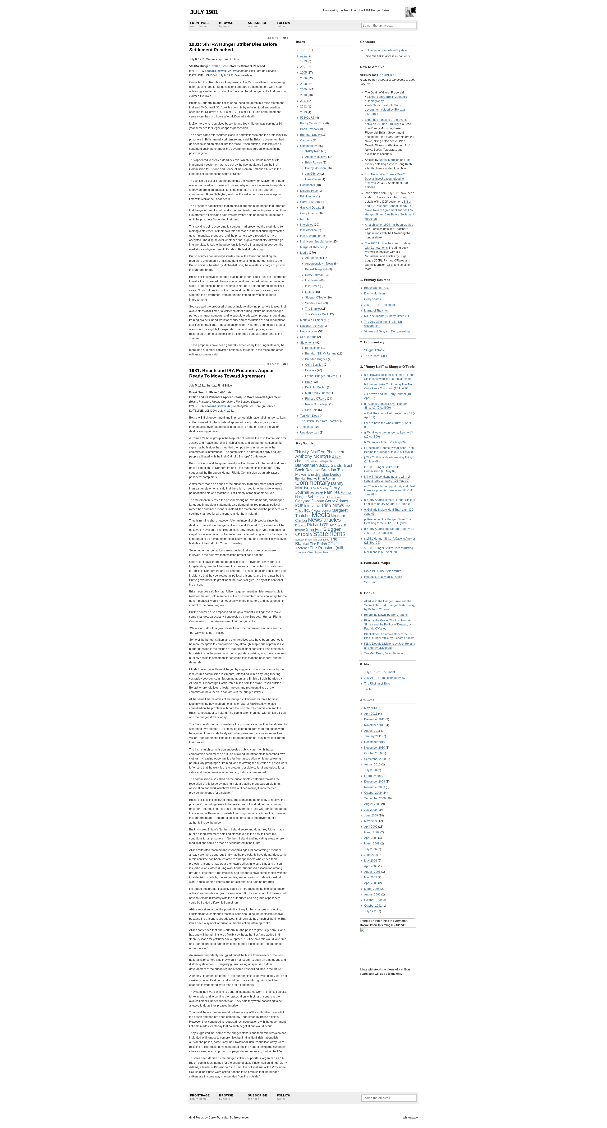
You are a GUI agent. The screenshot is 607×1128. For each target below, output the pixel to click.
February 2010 (373, 776)
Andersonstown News (319, 263)
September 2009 (375, 798)
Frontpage (200, 24)
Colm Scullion (314, 364)
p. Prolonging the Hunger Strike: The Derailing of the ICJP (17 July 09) (387, 521)
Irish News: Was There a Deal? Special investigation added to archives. (385, 179)
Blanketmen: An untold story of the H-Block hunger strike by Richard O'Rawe (389, 636)
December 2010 (374, 742)
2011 (303, 101)
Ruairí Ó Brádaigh (316, 404)
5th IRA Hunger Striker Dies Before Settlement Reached (389, 214)
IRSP (308, 381)
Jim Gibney (312, 173)
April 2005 (370, 883)
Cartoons (306, 140)
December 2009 (374, 781)
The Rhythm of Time (377, 683)
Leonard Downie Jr (217, 406)
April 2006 (370, 866)
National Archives (311, 325)
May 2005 (370, 877)
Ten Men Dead (309, 415)
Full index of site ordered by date (386, 50)
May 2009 (370, 821)
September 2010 (375, 759)
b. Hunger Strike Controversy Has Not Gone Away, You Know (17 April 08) (388, 386)
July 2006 (370, 849)
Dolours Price (309, 190)
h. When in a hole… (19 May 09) (385, 442)
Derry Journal (314, 275)
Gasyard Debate (310, 207)
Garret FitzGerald (311, 202)
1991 (303, 55)
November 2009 (374, 787)
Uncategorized (309, 432)
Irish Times (312, 286)
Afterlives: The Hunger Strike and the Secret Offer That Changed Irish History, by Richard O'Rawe (389, 605)
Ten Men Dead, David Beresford (384, 653)
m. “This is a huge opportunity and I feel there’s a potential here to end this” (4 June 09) (389, 490)
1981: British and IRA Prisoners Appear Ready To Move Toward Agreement (231, 373)
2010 (303, 95)
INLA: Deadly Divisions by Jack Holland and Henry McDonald (389, 645)
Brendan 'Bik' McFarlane (320, 353)
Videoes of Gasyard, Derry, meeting (387, 331)
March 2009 (372, 832)
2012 (303, 106)
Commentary (308, 146)
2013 (303, 112)
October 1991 (373, 905)
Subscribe (257, 24)
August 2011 (372, 730)
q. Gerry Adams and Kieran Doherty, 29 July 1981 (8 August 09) (389, 531)
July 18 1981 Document (379, 305)
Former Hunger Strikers (320, 376)
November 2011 (374, 725)
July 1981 (204, 12)
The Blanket (313, 308)
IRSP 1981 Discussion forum (382, 571)
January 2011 (373, 736)
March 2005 (372, 888)
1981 (303, 50)
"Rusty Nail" (312, 151)
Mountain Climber (311, 320)
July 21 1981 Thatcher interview (384, 678)
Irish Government (311, 236)
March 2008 (372, 843)
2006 (303, 78)
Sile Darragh (308, 337)
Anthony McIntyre (316, 156)
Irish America (308, 230)
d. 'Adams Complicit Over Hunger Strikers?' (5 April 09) (385, 406)
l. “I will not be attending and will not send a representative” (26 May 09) (387, 478)
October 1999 (373, 900)
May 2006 (370, 860)
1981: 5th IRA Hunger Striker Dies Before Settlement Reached (233, 47)
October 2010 (373, 753)
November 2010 (374, 747)
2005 (303, 72)
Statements (307, 342)
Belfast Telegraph (316, 269)
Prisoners (300, 525)
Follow (283, 24)
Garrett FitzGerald (330, 497)
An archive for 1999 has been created (389, 224)
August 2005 (372, 871)
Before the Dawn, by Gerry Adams (386, 614)
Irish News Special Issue (316, 241)
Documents (307, 185)
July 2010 (370, 770)
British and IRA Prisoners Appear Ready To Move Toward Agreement (388, 206)
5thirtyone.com (240, 1117)
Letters (309, 292)
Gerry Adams (308, 213)
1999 (303, 61)
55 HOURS (307, 117)
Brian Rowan (313, 162)
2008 (303, 84)
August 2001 (372, 894)
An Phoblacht (313, 258)
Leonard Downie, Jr (218, 71)
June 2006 (371, 855)
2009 (303, 89)
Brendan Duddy (310, 134)
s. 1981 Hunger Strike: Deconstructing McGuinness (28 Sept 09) (388, 550)
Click (390, 264)
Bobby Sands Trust (312, 123)
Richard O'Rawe (315, 398)
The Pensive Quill (316, 314)
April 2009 (370, 826)
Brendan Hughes (316, 359)
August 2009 (372, 804)
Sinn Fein (311, 410)
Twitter (368, 689)
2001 (303, 67)
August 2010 (372, 764)
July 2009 (370, 809)
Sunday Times (314, 303)
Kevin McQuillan (315, 387)
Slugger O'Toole (315, 297)
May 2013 (370, 708)
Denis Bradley (321, 488)
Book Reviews (309, 129)
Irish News (312, 280)
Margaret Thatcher (312, 247)
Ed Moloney (308, 196)
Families (310, 370)
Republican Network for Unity (383, 576)
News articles (308, 331)
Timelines (306, 427)
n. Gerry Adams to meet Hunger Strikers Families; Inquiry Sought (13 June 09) (389, 502)
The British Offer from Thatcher (319, 421)
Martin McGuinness (317, 393)
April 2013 (370, 713)
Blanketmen (313, 348)
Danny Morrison (315, 168)
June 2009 (371, 815)
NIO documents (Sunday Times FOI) (387, 316)
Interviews (306, 224)
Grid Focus (196, 1117)
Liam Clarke (313, 179)
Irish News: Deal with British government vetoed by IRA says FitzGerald (385, 110)
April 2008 (370, 838)
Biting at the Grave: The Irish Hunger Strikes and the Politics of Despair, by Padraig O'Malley (388, 624)
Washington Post (318, 552)
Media (304, 252)
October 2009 (373, 792)
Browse (226, 24)
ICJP (303, 219)
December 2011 (374, 719)
